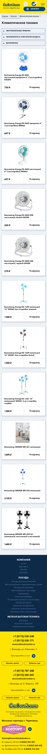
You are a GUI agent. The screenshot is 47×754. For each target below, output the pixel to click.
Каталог (14, 16)
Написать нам (34, 663)
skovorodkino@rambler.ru (23, 644)
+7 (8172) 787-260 (23, 671)
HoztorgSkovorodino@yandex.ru (16, 738)
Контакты (23, 573)
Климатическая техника (23, 627)
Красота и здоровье (24, 624)
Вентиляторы (12, 43)
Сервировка (23, 594)
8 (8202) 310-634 (31, 749)
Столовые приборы (23, 597)
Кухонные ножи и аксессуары (23, 612)
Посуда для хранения (23, 588)
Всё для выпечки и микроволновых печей (23, 585)
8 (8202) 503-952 (27, 742)
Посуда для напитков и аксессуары (23, 600)
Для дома (23, 621)
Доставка (23, 567)
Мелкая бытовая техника (29, 16)
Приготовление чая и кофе (23, 591)
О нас (23, 564)
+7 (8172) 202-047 (23, 675)
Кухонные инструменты (23, 606)
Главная (5, 16)
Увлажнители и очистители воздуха (23, 37)
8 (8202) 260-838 (34, 746)
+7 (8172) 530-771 (23, 641)
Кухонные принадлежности (23, 609)
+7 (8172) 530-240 (23, 636)
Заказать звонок (12, 663)
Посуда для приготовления (23, 582)
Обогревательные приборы (18, 31)
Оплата (23, 570)
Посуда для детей (23, 603)
